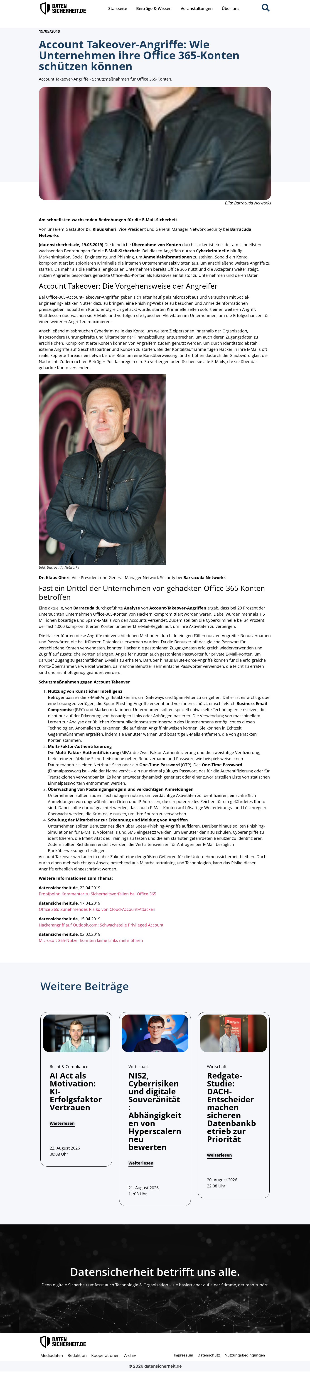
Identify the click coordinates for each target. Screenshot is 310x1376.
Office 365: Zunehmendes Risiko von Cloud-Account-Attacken (97, 909)
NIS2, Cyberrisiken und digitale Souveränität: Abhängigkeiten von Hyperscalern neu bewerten (154, 1111)
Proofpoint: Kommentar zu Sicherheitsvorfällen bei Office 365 (97, 894)
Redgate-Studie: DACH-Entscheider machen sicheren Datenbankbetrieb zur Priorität (231, 1107)
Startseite (117, 8)
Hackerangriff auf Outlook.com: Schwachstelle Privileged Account (101, 925)
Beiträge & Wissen (154, 8)
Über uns (230, 8)
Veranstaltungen (197, 8)
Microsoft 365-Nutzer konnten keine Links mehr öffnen (91, 940)
